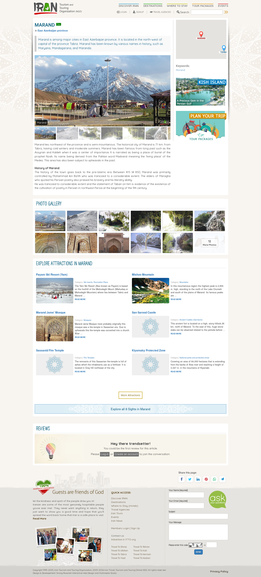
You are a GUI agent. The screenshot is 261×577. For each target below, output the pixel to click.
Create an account (126, 454)
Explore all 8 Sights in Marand (130, 409)
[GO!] (226, 12)
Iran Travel (109, 570)
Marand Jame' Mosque (51, 312)
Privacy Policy (219, 571)
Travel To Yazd (118, 558)
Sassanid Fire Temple (50, 350)
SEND (198, 552)
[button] (201, 35)
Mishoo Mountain (143, 274)
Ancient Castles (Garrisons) (191, 319)
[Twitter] (190, 479)
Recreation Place (101, 282)
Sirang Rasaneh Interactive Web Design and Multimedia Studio (86, 573)
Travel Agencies (120, 509)
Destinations (118, 501)
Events (115, 516)
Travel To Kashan (141, 558)
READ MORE (80, 299)
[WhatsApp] (214, 479)
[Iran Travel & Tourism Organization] (58, 8)
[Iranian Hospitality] (68, 492)
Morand (180, 69)
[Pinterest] (206, 479)
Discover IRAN (119, 498)
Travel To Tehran (141, 546)
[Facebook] (181, 479)
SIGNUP (140, 12)
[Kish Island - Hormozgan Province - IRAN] (201, 91)
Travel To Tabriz (119, 554)
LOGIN (123, 12)
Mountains (184, 282)
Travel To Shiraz (119, 546)
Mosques (87, 320)
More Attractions (130, 395)
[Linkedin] (198, 479)
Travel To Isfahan (119, 550)
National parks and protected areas (194, 357)
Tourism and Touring (125, 570)
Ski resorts (88, 282)
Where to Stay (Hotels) (124, 505)
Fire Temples (89, 357)
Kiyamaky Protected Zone (148, 350)
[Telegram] (222, 479)
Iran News (117, 520)
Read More (39, 518)
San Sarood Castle (144, 312)
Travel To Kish (140, 550)
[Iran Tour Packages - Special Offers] (201, 125)
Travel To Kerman (142, 554)
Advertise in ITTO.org (123, 539)
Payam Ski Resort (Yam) (51, 274)
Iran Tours (117, 513)
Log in (105, 454)
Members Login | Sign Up (125, 528)
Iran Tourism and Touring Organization (73, 570)
